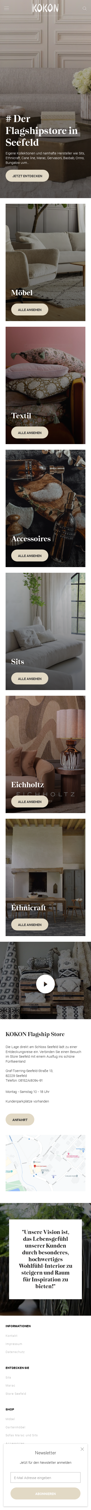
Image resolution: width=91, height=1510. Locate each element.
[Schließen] (82, 1449)
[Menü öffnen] (6, 8)
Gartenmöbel (15, 1427)
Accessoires (15, 1443)
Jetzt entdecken (27, 175)
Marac (10, 1385)
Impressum (14, 1343)
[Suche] (85, 8)
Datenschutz (15, 1351)
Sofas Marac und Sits (22, 1435)
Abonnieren (45, 1493)
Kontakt (12, 1335)
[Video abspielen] (45, 984)
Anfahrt (20, 1119)
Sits (8, 1377)
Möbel (10, 1419)
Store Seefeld (16, 1393)
